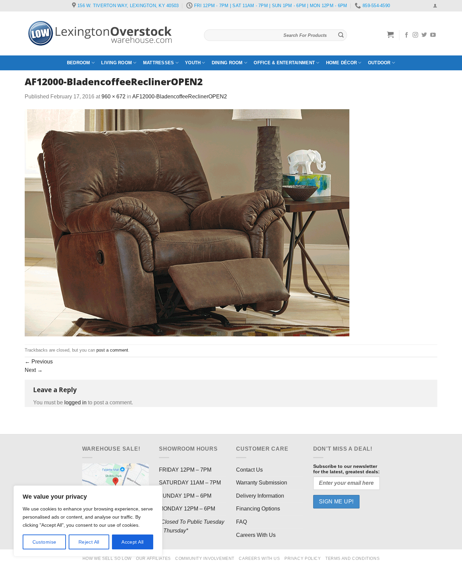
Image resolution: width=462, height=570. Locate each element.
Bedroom (78, 62)
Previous (39, 361)
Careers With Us (256, 535)
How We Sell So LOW (107, 558)
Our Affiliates (153, 558)
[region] (88, 520)
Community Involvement (204, 558)
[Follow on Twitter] (424, 35)
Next (34, 370)
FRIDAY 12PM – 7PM (185, 470)
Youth (193, 62)
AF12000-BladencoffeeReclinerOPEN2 (179, 96)
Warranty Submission (261, 482)
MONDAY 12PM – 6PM (187, 509)
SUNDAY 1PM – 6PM (185, 496)
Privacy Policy (302, 558)
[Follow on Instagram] (415, 35)
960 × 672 (113, 96)
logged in (75, 402)
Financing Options (258, 509)
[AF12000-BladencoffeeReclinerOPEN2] (187, 222)
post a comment (112, 350)
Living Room (116, 62)
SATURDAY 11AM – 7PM (190, 482)
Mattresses (158, 62)
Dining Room (227, 62)
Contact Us (249, 470)
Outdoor (379, 62)
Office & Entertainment (284, 62)
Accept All (132, 542)
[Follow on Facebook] (406, 35)
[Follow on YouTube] (433, 35)
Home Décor (341, 62)
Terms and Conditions (352, 558)
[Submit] (341, 35)
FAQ (241, 522)
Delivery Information (260, 496)
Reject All (88, 542)
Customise (44, 542)
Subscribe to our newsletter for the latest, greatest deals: (346, 469)
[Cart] (390, 34)
